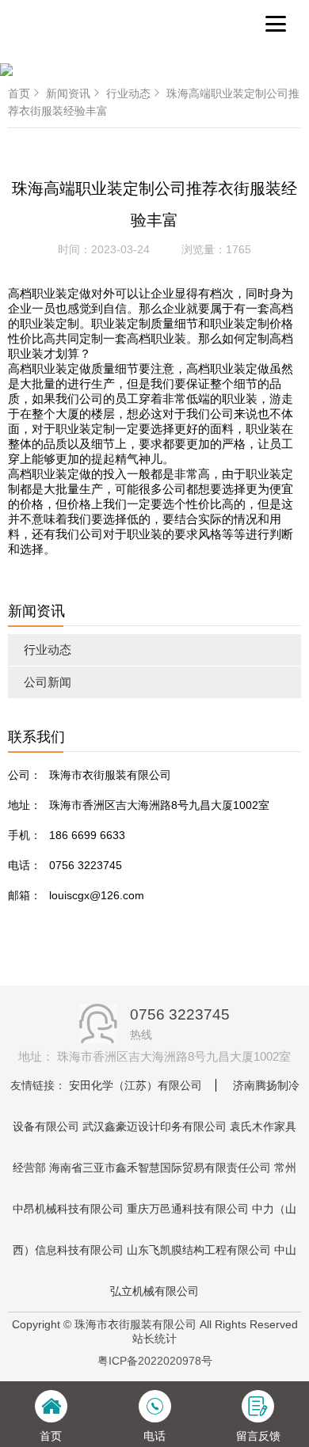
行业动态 (47, 650)
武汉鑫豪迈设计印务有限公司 (154, 1126)
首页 (19, 93)
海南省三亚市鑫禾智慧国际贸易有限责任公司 (160, 1167)
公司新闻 (47, 682)
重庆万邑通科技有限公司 (188, 1208)
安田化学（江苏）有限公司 (135, 1085)
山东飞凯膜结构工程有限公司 (199, 1250)
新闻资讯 (68, 93)
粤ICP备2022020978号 (154, 1360)
